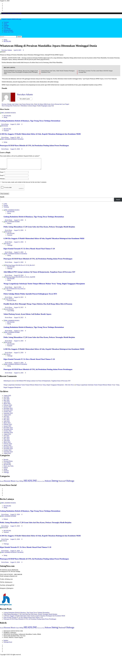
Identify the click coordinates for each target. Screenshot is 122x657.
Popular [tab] (6, 205)
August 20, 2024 (19, 275)
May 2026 (6, 400)
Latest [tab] (5, 203)
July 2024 (6, 435)
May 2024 (6, 439)
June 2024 (6, 437)
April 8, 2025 (18, 50)
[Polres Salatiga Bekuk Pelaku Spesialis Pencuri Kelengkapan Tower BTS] (14, 288)
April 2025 (7, 421)
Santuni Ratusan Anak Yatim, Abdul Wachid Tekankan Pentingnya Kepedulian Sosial (58, 71)
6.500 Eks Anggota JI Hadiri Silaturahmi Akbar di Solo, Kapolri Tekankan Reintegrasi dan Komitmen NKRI (40, 134)
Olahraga (6, 25)
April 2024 (7, 440)
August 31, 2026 (15, 124)
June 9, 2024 (18, 287)
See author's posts (25, 99)
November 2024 (8, 429)
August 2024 (7, 434)
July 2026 (6, 397)
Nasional (6, 22)
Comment (3, 169)
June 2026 (6, 398)
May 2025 (6, 419)
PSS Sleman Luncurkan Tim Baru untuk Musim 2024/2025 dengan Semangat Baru (96, 71)
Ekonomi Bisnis (8, 30)
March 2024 (7, 442)
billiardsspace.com (9, 381)
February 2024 (8, 443)
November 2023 (8, 448)
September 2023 (8, 452)
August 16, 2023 (19, 297)
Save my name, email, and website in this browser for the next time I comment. (24, 182)
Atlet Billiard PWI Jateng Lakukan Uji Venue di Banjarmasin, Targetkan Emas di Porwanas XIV (39, 272)
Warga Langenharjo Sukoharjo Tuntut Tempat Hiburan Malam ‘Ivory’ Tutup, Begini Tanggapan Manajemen (44, 284)
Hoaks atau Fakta (8, 32)
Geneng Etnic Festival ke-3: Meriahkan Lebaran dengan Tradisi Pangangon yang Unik (28, 106)
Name (2, 172)
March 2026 (7, 403)
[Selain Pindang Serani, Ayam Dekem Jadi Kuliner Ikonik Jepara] (9, 309)
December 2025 (8, 408)
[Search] (0, 35)
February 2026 (8, 405)
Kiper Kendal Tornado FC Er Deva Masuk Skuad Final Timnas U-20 (29, 249)
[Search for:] (8, 36)
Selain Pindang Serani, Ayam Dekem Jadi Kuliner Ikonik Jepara (27, 314)
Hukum (6, 27)
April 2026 (7, 402)
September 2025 (8, 413)
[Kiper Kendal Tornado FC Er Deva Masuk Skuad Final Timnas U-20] (7, 243)
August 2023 (7, 453)
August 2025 (7, 415)
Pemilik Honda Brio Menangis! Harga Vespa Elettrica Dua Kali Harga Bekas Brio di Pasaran (38, 304)
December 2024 (8, 427)
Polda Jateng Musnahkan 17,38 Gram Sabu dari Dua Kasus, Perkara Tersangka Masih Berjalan (39, 227)
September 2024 (8, 432)
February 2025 (8, 424)
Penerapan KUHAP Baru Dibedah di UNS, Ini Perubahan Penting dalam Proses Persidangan (34, 145)
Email (2, 175)
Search (2, 197)
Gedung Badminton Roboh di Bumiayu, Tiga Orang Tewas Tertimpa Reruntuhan (30, 121)
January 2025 (7, 426)
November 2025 (8, 410)
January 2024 (7, 445)
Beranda (6, 459)
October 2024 (7, 431)
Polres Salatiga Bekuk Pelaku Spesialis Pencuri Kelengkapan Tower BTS (30, 294)
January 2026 (7, 407)
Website (2, 178)
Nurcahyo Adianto (6, 50)
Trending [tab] (6, 207)
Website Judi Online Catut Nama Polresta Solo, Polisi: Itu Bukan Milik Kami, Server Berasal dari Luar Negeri (35, 104)
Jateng (5, 24)
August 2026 (7, 395)
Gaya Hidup (7, 28)
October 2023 (7, 450)
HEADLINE (7, 41)
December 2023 (8, 447)
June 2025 (6, 418)
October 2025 (7, 411)
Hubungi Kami (8, 642)
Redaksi (6, 640)
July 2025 (6, 416)
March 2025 (7, 423)
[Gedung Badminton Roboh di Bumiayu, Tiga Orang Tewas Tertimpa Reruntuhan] (8, 112)
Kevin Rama (5, 124)
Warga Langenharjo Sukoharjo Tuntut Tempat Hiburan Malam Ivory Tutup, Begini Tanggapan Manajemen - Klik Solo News (39, 385)
